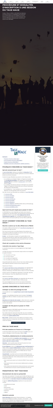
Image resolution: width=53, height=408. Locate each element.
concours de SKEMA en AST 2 (11, 207)
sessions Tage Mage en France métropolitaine (14, 267)
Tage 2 (9, 183)
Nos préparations (10, 1)
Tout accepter (48, 405)
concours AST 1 (22, 181)
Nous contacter (28, 1)
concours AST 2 (7, 181)
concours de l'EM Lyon (10, 199)
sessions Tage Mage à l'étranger (11, 278)
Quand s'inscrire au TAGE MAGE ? (11, 162)
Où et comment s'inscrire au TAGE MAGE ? (13, 160)
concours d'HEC (8, 194)
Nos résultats (17, 1)
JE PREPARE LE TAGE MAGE (18, 322)
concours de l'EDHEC (9, 200)
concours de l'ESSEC (9, 195)
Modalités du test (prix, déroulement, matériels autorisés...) (17, 163)
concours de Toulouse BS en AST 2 (12, 205)
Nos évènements (47, 1)
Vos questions (22, 1)
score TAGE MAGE (29, 192)
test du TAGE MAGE (8, 172)
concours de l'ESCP (9, 197)
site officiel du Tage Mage (26, 228)
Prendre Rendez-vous (35, 1)
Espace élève (42, 1)
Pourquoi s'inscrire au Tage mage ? (11, 158)
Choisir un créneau (43, 170)
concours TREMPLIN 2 (10, 203)
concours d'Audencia (9, 202)
